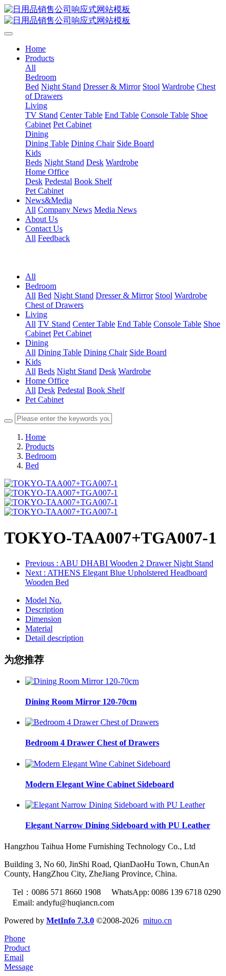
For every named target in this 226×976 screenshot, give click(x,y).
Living (36, 314)
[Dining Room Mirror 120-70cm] (82, 681)
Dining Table (59, 352)
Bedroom (40, 285)
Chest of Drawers (54, 304)
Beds (46, 371)
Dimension (43, 619)
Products (39, 446)
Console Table (177, 323)
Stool (163, 295)
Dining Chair (105, 352)
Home (35, 48)
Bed (45, 295)
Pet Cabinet (72, 333)
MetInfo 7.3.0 (70, 920)
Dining (36, 342)
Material (39, 628)
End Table (134, 323)
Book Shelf (106, 390)
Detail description (54, 637)
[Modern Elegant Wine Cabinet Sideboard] (97, 763)
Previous (119, 563)
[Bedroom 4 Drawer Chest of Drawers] (92, 722)
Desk (107, 371)
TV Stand (54, 323)
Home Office (47, 380)
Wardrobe (190, 295)
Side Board (148, 352)
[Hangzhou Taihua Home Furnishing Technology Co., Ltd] (113, 15)
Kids (33, 361)
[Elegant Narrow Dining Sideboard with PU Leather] (115, 804)
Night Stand (74, 295)
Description (44, 609)
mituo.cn (157, 920)
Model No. (43, 600)
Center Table (94, 323)
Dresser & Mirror (124, 295)
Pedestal (71, 390)
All (30, 67)
